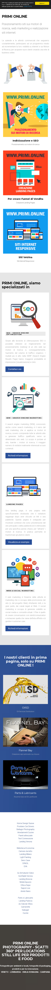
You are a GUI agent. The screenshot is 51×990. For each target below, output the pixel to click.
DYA (25, 866)
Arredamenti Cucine (25, 832)
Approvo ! (42, 3)
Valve (31, 873)
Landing (22, 841)
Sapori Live (25, 888)
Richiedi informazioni (18, 455)
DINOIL (25, 863)
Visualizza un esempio (18, 542)
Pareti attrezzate (25, 835)
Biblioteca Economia (25, 848)
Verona (29, 841)
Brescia (29, 879)
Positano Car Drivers (25, 826)
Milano (29, 854)
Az (18, 873)
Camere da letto (25, 851)
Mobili (22, 882)
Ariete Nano (25, 891)
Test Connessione (25, 838)
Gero (23, 860)
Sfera (30, 904)
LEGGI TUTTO (28, 6)
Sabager (25, 910)
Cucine (25, 913)
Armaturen (24, 873)
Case (28, 860)
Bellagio (20, 829)
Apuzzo (28, 882)
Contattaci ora (14, 369)
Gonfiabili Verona (25, 876)
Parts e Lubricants (25, 898)
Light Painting (25, 857)
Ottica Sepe (25, 885)
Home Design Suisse (25, 823)
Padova (29, 901)
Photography (29, 829)
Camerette (25, 907)
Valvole (24, 904)
